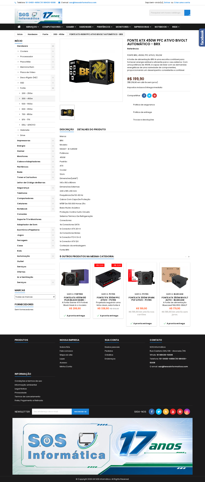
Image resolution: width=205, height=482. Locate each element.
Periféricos (103, 26)
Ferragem (22, 240)
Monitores (122, 26)
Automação (23, 256)
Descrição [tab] (67, 129)
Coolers (24, 51)
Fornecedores (24, 304)
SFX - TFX (26, 119)
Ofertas (21, 271)
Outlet (20, 261)
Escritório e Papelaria (28, 229)
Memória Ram (27, 67)
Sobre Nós (65, 347)
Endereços (110, 358)
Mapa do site (66, 354)
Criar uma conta (182, 2)
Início (18, 41)
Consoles (22, 214)
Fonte (23, 88)
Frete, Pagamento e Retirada (29, 400)
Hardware (85, 26)
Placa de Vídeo (27, 72)
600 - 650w (27, 109)
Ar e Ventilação (25, 277)
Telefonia (22, 193)
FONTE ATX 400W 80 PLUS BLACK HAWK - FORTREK (75, 300)
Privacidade (21, 392)
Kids (19, 250)
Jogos (20, 235)
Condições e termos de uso (28, 381)
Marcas (20, 290)
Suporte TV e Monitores (29, 219)
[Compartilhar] (144, 95)
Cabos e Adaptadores (28, 161)
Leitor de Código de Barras (31, 182)
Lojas (62, 358)
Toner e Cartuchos (27, 177)
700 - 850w (27, 114)
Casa (20, 245)
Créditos (109, 354)
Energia (21, 145)
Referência (133, 48)
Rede (174, 26)
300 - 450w (27, 98)
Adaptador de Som (27, 224)
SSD (22, 82)
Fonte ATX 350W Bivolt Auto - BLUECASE (175, 298)
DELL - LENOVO (28, 124)
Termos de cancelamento (27, 396)
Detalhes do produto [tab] (91, 129)
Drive (22, 135)
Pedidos (109, 350)
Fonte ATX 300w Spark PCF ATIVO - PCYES (142, 298)
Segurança (23, 187)
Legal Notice (21, 388)
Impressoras (141, 26)
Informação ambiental (26, 384)
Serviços (31, 26)
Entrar (167, 2)
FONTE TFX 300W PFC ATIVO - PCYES (108, 298)
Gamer (70, 26)
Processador (26, 56)
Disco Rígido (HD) (28, 77)
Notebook (161, 26)
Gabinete (24, 130)
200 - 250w (27, 93)
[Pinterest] (154, 95)
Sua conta (112, 340)
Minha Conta (66, 366)
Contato (156, 340)
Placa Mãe (25, 61)
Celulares (22, 203)
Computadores (51, 26)
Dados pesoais (112, 347)
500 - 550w (27, 103)
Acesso (63, 362)
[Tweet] (149, 95)
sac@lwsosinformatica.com (82, 2)
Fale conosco (66, 350)
